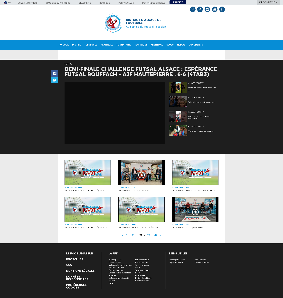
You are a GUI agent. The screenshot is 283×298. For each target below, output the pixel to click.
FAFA (111, 283)
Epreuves (91, 45)
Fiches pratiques (142, 262)
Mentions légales (80, 271)
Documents (196, 45)
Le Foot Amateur (79, 253)
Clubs (170, 45)
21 (133, 235)
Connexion (270, 2)
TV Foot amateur (142, 265)
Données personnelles (77, 278)
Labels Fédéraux (142, 260)
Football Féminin (116, 270)
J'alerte (178, 2)
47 (155, 235)
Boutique (104, 3)
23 (148, 235)
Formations (123, 45)
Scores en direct (142, 270)
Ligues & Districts (28, 3)
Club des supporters (58, 3)
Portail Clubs (126, 3)
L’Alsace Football (202, 262)
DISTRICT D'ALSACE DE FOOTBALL (143, 21)
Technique (140, 45)
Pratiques (107, 45)
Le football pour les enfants (120, 265)
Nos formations (142, 281)
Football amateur (116, 268)
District (77, 45)
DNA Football (200, 260)
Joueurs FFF (140, 275)
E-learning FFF (115, 262)
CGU (69, 265)
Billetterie (85, 3)
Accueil (64, 45)
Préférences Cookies (76, 286)
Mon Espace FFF (115, 260)
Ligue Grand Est (176, 262)
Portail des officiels (153, 3)
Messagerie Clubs (177, 260)
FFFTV (137, 273)
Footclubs (74, 259)
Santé (137, 268)
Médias (181, 45)
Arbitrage (157, 45)
